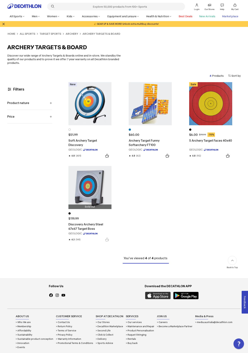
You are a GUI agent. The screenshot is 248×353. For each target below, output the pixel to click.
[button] (238, 343)
